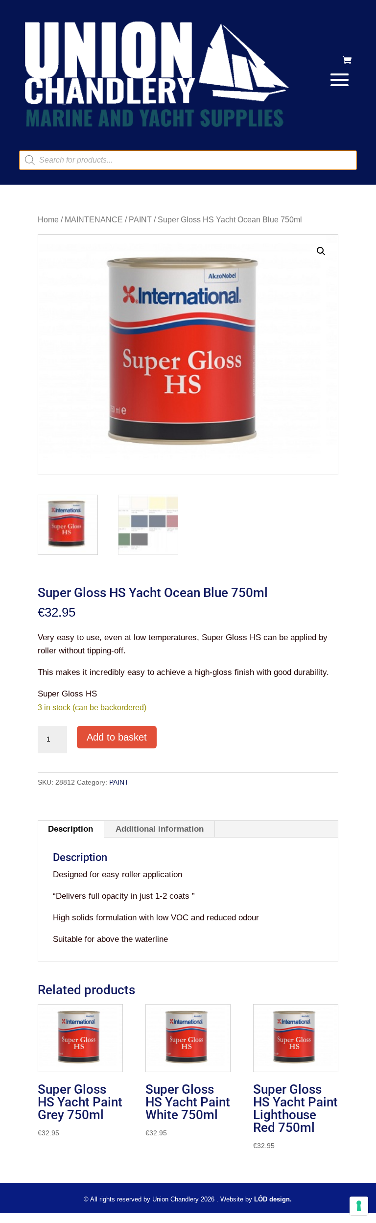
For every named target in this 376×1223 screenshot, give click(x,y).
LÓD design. (273, 1199)
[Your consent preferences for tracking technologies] (359, 1206)
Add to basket (117, 737)
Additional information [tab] (160, 829)
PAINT (140, 220)
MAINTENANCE (94, 220)
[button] (321, 251)
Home (48, 220)
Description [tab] (70, 829)
